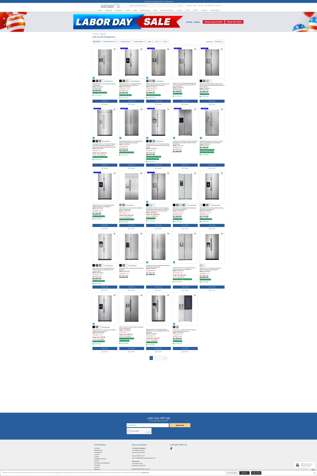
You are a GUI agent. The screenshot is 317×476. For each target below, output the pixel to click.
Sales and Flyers (215, 10)
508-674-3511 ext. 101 (143, 469)
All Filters (97, 41)
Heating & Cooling (145, 10)
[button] (187, 6)
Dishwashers (118, 10)
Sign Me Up (180, 425)
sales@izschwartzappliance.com (145, 458)
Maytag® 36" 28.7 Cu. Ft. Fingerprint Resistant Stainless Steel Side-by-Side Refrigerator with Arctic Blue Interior (157, 331)
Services (187, 10)
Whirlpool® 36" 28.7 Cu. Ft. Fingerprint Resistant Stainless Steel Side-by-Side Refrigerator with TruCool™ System (103, 270)
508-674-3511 (141, 456)
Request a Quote (158, 1)
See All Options (109, 81)
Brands (155, 10)
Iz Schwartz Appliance (139, 448)
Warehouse (135, 461)
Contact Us (204, 10)
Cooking (99, 10)
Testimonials (169, 1)
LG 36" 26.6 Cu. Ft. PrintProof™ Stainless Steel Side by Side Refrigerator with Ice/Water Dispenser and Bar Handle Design (185, 143)
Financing (179, 10)
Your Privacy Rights (232, 473)
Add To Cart (105, 101)
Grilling (135, 10)
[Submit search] (180, 5)
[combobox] (110, 41)
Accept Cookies (256, 473)
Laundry (128, 10)
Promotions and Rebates (166, 10)
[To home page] (110, 5)
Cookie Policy (145, 472)
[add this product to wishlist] (115, 49)
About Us (195, 10)
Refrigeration (108, 10)
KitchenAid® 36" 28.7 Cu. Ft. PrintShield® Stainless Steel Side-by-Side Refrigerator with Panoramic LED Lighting (158, 146)
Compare (106, 104)
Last (165, 358)
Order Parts (148, 1)
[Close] (314, 473)
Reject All (244, 473)
